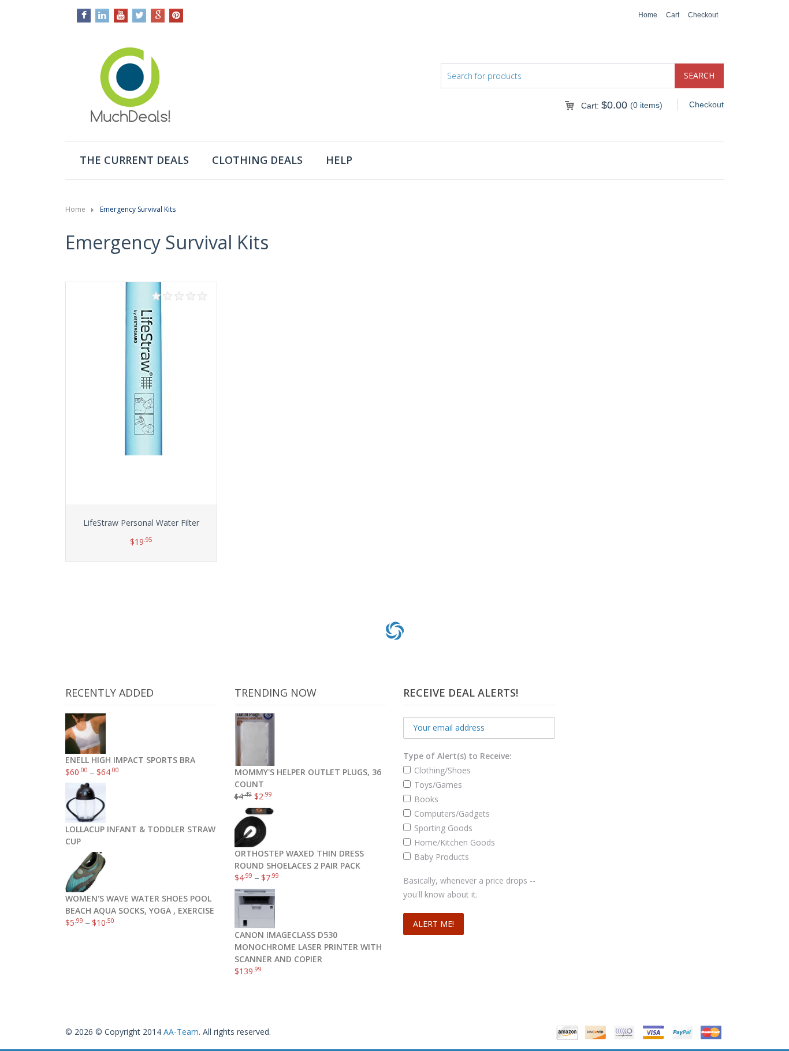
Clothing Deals (257, 160)
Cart (672, 15)
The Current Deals (134, 160)
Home (647, 15)
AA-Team (181, 1031)
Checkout (703, 15)
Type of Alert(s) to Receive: (457, 755)
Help (339, 160)
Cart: (604, 105)
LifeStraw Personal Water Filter (141, 522)
